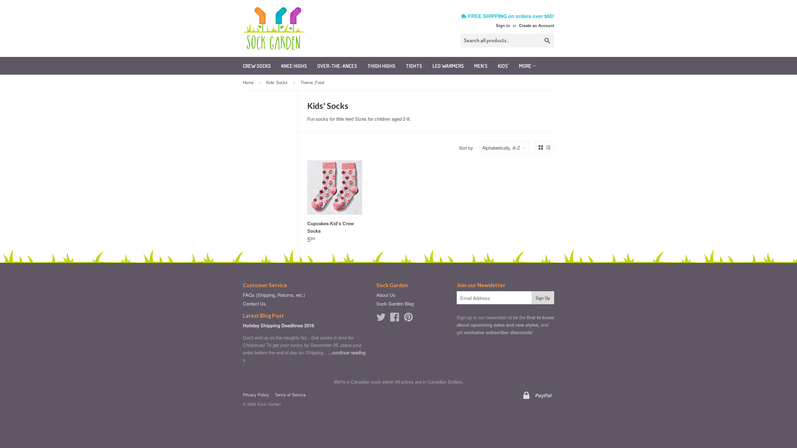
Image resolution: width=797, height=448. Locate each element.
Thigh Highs (381, 66)
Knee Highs (294, 66)
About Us (385, 295)
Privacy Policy (256, 395)
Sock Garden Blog (395, 303)
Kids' (503, 66)
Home (248, 82)
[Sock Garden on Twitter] (381, 318)
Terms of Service (290, 395)
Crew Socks (257, 66)
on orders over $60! (511, 16)
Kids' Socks (277, 82)
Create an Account (536, 25)
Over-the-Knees (337, 66)
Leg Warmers (448, 66)
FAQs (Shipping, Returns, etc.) (274, 295)
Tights (414, 66)
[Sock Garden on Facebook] (394, 318)
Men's (481, 66)
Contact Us (254, 303)
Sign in (503, 25)
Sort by (466, 148)
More (525, 66)
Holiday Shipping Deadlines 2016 (278, 325)
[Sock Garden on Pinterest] (408, 318)
